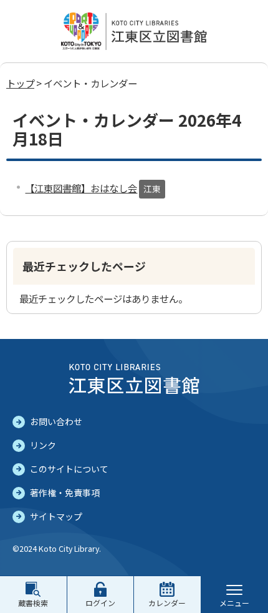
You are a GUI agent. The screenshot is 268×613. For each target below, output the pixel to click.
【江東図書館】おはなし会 (81, 188)
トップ (20, 83)
